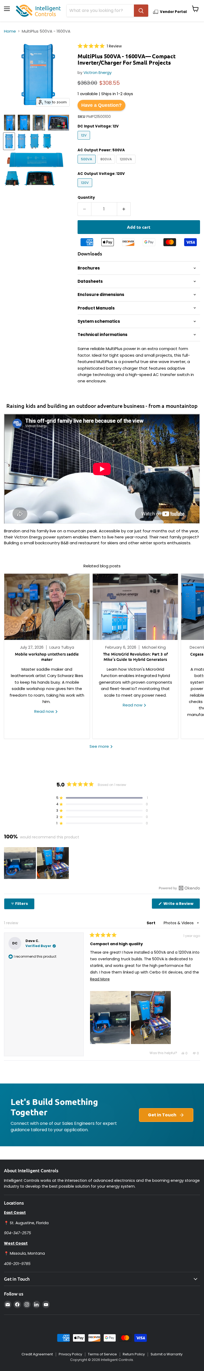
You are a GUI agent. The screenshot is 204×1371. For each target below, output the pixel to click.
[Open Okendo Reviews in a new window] (179, 888)
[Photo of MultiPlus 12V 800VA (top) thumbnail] (21, 141)
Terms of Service (102, 1354)
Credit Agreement (37, 1354)
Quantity (86, 198)
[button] (100, 46)
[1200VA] (126, 164)
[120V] (86, 188)
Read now (44, 711)
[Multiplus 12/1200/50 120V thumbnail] (24, 122)
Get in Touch (162, 1115)
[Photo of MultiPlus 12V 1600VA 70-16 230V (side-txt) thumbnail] (35, 159)
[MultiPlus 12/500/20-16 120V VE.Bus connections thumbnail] (58, 122)
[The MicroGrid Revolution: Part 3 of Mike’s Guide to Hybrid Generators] (135, 607)
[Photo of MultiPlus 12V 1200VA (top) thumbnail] (34, 141)
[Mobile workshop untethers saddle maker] (47, 607)
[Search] (141, 11)
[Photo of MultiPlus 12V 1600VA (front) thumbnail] (12, 178)
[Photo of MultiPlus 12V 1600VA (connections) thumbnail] (39, 178)
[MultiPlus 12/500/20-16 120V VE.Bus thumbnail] (9, 122)
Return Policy (134, 1354)
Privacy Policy (70, 1354)
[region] (37, 863)
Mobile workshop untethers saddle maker (47, 656)
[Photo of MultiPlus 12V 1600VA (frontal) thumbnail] (47, 141)
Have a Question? (101, 105)
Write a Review (181, 905)
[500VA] (87, 164)
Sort (151, 923)
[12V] (84, 141)
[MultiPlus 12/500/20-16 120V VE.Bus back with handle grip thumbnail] (39, 122)
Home (10, 31)
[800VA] (106, 164)
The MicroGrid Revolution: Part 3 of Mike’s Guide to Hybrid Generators (135, 656)
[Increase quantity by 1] (124, 209)
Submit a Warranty (166, 1354)
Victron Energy (97, 72)
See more (100, 746)
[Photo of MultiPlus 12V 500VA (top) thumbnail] (9, 141)
